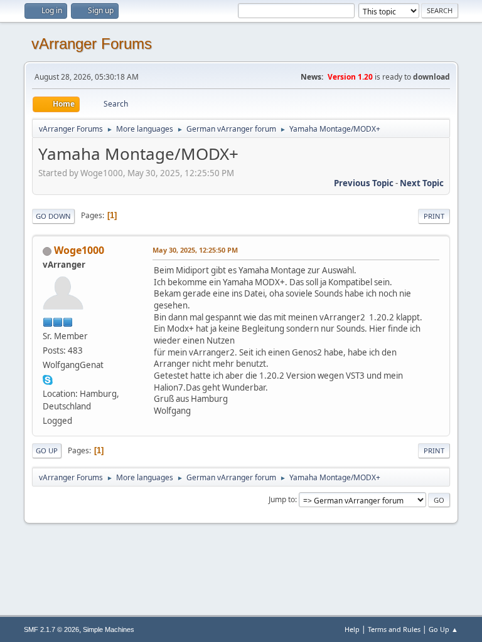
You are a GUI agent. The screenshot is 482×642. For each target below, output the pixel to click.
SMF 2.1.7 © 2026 (51, 629)
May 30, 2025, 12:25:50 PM (195, 250)
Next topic (422, 183)
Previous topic (364, 183)
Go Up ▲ (443, 629)
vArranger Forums (91, 43)
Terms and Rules (394, 629)
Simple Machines (108, 629)
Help (352, 629)
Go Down (53, 216)
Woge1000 (79, 250)
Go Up (47, 450)
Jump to (282, 499)
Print (434, 216)
